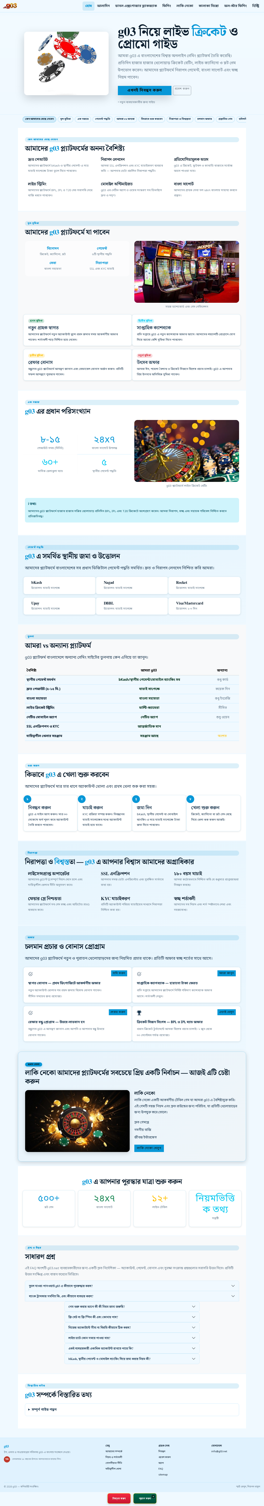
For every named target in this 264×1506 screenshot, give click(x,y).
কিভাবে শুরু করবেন (152, 119)
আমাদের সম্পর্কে (114, 1451)
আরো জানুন (226, 973)
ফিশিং (166, 6)
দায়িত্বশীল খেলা (113, 1469)
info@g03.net (219, 1451)
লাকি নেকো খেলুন (149, 1148)
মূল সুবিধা (65, 119)
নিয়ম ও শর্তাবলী (114, 1457)
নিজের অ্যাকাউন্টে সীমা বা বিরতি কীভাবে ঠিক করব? (99, 1327)
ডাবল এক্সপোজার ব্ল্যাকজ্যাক (136, 6)
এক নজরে (83, 119)
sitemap (163, 1474)
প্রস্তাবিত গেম (225, 119)
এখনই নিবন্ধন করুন (144, 90)
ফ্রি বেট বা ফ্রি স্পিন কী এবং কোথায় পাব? (93, 1317)
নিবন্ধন (161, 1451)
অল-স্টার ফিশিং (235, 6)
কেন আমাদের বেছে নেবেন (39, 119)
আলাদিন (103, 6)
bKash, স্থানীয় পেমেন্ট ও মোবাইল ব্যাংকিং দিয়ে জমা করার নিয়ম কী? (109, 1358)
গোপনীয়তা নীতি (114, 1463)
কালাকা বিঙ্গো (209, 6)
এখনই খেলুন (226, 1012)
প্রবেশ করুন (182, 89)
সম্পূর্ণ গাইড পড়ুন (44, 1410)
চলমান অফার (204, 119)
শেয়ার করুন (118, 1012)
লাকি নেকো (184, 6)
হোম (88, 6)
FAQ (160, 1469)
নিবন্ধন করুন (119, 1498)
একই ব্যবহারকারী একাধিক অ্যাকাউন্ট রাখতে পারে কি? (100, 1348)
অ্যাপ (161, 1463)
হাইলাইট (243, 119)
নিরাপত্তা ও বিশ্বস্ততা (180, 119)
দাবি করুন (119, 973)
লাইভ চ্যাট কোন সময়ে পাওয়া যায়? (89, 1338)
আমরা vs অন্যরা (126, 119)
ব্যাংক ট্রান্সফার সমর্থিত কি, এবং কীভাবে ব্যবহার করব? (61, 1296)
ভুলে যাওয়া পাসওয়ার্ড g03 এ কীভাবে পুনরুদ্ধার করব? (61, 1286)
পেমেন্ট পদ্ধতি (102, 119)
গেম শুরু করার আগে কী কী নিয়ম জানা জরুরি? (96, 1306)
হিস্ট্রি (255, 6)
